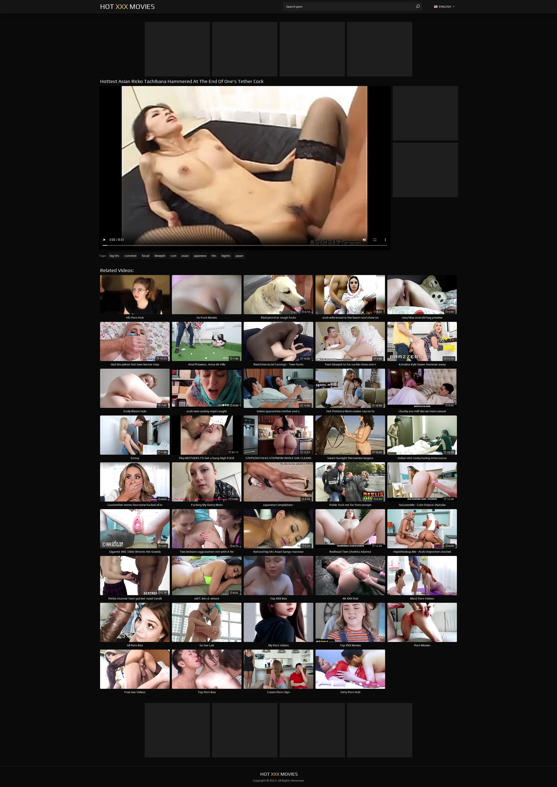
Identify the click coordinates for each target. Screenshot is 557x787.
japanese (200, 255)
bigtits (225, 255)
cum (173, 255)
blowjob (159, 255)
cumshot (130, 255)
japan (239, 255)
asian (185, 255)
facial (145, 255)
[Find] (417, 6)
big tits (114, 255)
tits (213, 255)
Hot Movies (127, 6)
